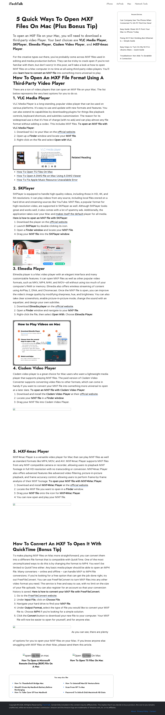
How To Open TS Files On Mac (35, 171)
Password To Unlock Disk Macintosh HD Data (85, 692)
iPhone (110, 3)
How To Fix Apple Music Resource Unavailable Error (47, 179)
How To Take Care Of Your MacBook (31, 692)
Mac (129, 3)
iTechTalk (16, 3)
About (133, 711)
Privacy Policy (142, 711)
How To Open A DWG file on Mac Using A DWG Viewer (49, 175)
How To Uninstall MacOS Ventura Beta (82, 683)
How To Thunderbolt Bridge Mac (29, 683)
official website (66, 131)
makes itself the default (69, 213)
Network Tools (141, 3)
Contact (153, 711)
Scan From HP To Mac (75, 687)
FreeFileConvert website (42, 595)
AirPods (120, 3)
